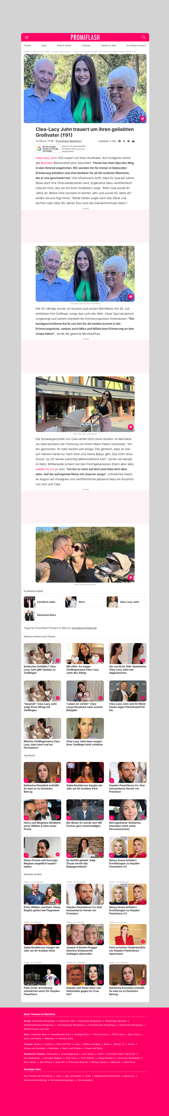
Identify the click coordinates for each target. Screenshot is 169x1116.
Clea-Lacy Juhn (46, 158)
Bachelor (46, 163)
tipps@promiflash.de (84, 628)
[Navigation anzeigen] (26, 37)
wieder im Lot (45, 469)
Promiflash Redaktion (69, 141)
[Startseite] (85, 37)
